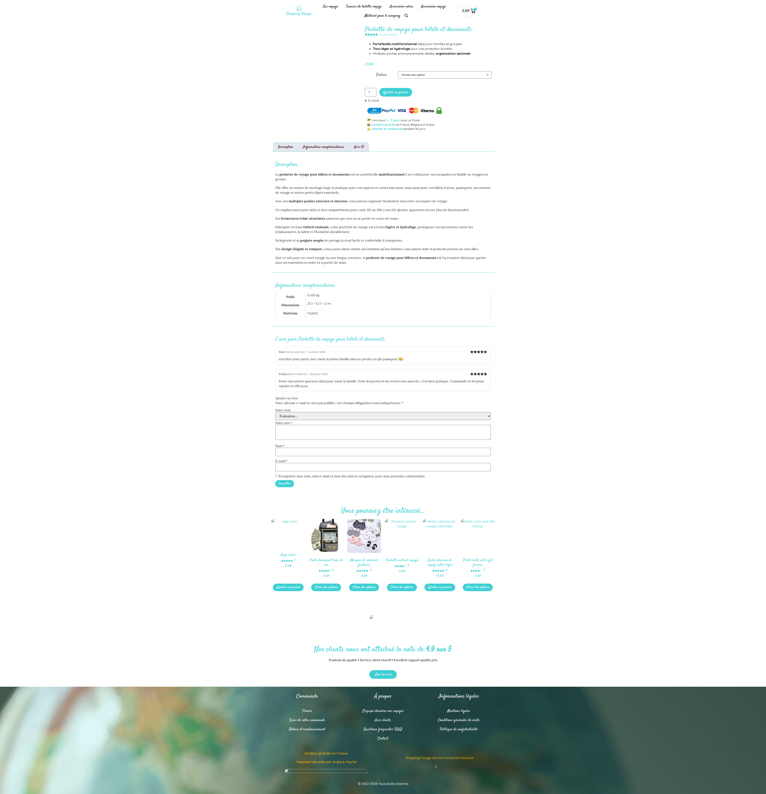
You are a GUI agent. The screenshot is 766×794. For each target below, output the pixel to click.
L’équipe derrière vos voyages (383, 711)
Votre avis (283, 422)
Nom (280, 445)
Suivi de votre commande (307, 720)
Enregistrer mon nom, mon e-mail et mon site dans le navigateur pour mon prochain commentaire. (352, 476)
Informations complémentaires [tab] (323, 147)
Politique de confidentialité (459, 729)
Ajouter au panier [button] (288, 587)
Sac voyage (330, 6)
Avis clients (383, 720)
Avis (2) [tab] (359, 147)
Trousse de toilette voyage (364, 6)
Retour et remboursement (307, 729)
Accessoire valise (401, 6)
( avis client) (388, 34)
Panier (307, 711)
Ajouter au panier (395, 92)
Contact (383, 738)
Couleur (381, 75)
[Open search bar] (406, 14)
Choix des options (326, 587)
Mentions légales (458, 711)
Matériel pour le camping (382, 15)
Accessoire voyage (433, 6)
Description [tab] (285, 147)
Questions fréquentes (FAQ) (383, 729)
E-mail (281, 461)
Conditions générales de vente (459, 720)
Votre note (283, 410)
